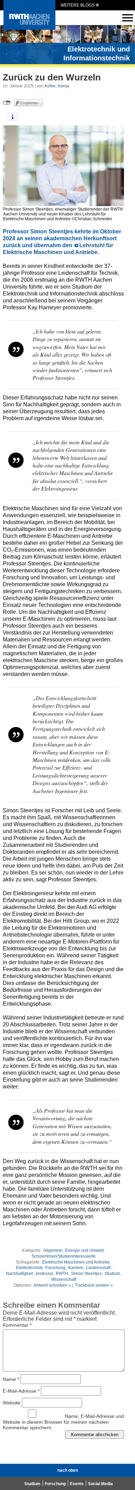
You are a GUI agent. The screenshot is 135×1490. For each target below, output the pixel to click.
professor (44, 1273)
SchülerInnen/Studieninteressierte (64, 1256)
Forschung (55, 1267)
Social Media (100, 1483)
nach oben (67, 1470)
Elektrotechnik (29, 1267)
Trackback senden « (94, 1285)
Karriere (75, 1267)
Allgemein (52, 1250)
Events (77, 1483)
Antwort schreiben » (52, 1285)
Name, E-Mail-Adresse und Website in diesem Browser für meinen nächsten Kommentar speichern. (63, 1421)
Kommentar (17, 1325)
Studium (112, 1273)
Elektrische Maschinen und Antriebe (76, 1262)
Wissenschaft (63, 1279)
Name (11, 1379)
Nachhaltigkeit (19, 1273)
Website (11, 1402)
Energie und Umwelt (84, 1250)
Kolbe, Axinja (57, 86)
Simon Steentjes (86, 1273)
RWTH (62, 1273)
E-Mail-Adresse (21, 1391)
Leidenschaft (98, 1267)
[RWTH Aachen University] (29, 28)
